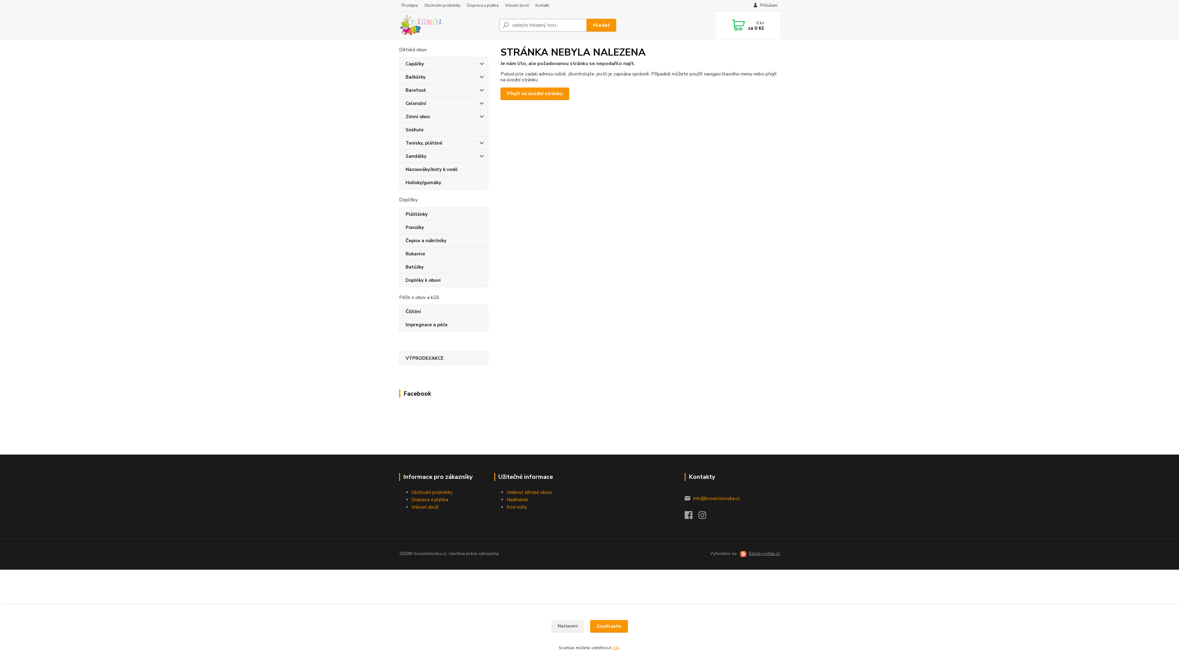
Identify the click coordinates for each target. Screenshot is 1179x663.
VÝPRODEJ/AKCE (425, 358)
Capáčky (415, 64)
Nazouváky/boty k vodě (431, 169)
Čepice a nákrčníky (426, 241)
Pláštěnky (417, 214)
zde (615, 648)
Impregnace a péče (427, 325)
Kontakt (542, 5)
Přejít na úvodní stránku (535, 93)
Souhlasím (609, 626)
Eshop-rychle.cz (764, 553)
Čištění (413, 311)
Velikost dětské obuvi (529, 492)
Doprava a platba (483, 5)
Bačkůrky (416, 77)
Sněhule (415, 130)
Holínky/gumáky (423, 183)
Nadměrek (517, 500)
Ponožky (415, 227)
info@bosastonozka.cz (716, 498)
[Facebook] (691, 517)
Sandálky (416, 156)
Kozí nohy (517, 507)
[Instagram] (705, 517)
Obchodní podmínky (442, 5)
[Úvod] (446, 25)
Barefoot (416, 90)
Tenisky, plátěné (424, 143)
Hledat (601, 25)
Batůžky (415, 267)
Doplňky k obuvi (423, 280)
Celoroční (416, 103)
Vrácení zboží (517, 5)
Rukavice (415, 254)
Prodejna (410, 5)
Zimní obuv (418, 117)
